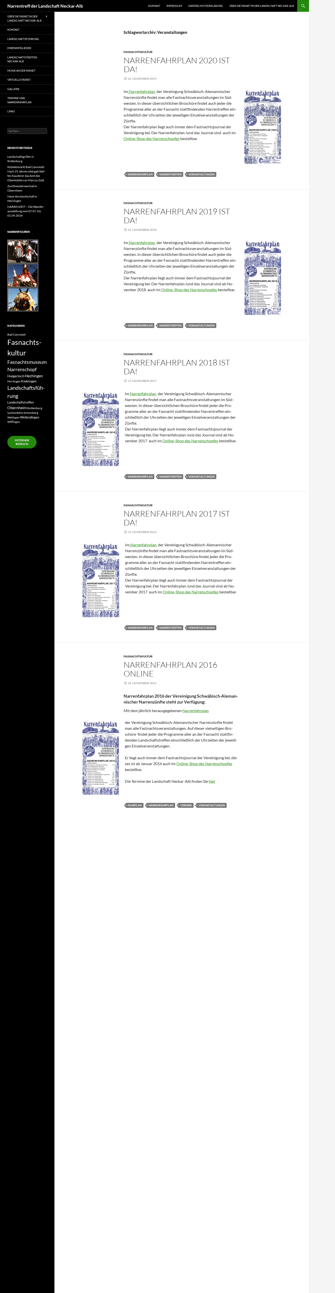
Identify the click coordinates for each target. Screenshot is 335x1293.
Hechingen (34, 375)
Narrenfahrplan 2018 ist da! (177, 366)
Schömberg (31, 412)
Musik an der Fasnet (21, 70)
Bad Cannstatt (16, 334)
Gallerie (13, 89)
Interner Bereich (22, 442)
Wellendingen (29, 417)
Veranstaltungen (201, 174)
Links (11, 111)
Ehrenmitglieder (19, 48)
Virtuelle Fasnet (19, 79)
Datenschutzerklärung (205, 5)
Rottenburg (34, 408)
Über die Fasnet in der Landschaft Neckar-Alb (261, 5)
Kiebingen (29, 381)
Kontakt (154, 5)
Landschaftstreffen (20, 402)
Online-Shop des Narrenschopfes (152, 138)
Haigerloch (15, 376)
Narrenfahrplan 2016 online (170, 669)
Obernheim (17, 407)
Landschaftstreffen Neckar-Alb (22, 59)
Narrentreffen (170, 174)
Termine (186, 805)
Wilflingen (13, 421)
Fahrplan (135, 805)
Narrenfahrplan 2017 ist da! (177, 518)
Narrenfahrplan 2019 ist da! (177, 215)
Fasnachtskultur (138, 52)
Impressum (174, 5)
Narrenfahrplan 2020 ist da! (177, 64)
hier (212, 781)
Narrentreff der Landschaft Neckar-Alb (45, 6)
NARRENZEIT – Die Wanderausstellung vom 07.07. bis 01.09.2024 (25, 211)
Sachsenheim (15, 412)
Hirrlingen (14, 381)
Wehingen (13, 417)
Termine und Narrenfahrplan (19, 100)
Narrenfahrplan (142, 91)
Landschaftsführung (23, 38)
